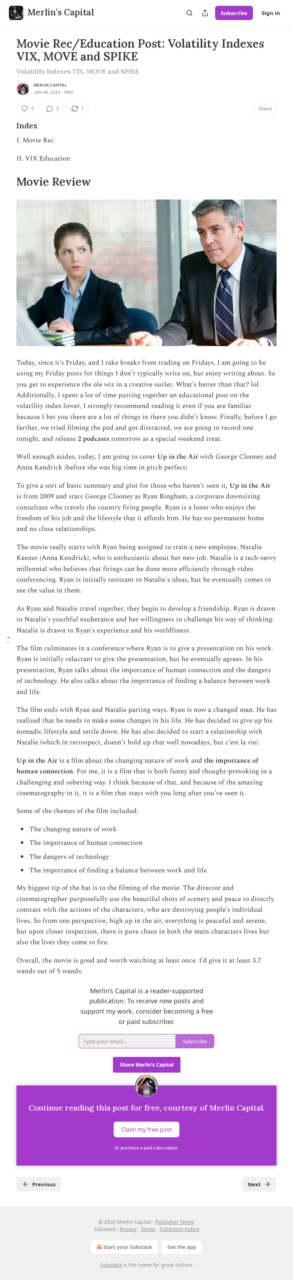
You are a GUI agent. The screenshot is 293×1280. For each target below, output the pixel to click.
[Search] (189, 13)
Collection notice (179, 1229)
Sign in (271, 12)
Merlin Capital (50, 85)
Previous (43, 1184)
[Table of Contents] (8, 640)
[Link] (6, 126)
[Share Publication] (205, 13)
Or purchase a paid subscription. (146, 1148)
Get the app (181, 1247)
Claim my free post (146, 1129)
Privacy (128, 1229)
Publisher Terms (174, 1222)
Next (254, 1184)
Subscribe (234, 12)
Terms (148, 1229)
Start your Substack (127, 1247)
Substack (111, 1264)
